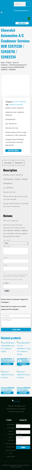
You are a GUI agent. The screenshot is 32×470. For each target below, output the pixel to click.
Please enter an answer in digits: (12, 279)
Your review (7, 246)
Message (19, 435)
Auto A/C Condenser (19, 102)
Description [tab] (8, 163)
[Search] (28, 4)
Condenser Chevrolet (16, 105)
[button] (29, 18)
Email (5, 265)
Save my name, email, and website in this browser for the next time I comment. (15, 275)
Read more (7, 393)
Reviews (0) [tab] (18, 163)
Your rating (7, 240)
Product (8, 62)
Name (5, 258)
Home (3, 62)
